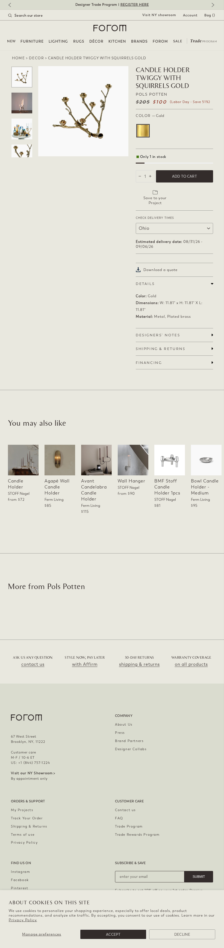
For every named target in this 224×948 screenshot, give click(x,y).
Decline (182, 934)
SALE (177, 41)
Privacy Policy (23, 920)
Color (150, 116)
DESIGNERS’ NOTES (158, 335)
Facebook (20, 880)
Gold (143, 131)
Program (203, 40)
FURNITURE (32, 41)
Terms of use (22, 835)
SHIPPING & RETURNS (160, 349)
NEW (11, 41)
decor (36, 58)
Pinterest (19, 888)
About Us (123, 724)
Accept (113, 934)
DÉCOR (96, 41)
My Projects (22, 810)
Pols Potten (151, 94)
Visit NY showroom (159, 15)
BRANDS (139, 41)
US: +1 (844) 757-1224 (30, 763)
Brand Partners (129, 741)
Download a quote (160, 270)
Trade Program (129, 826)
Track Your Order (27, 818)
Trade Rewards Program (137, 835)
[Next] (211, 5)
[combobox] (32, 15)
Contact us (125, 810)
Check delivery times (155, 218)
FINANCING (149, 363)
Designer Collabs (131, 749)
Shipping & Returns (29, 826)
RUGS (78, 41)
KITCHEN (117, 41)
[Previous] (12, 5)
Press (120, 733)
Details (145, 284)
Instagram (20, 872)
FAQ (119, 818)
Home (18, 58)
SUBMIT (199, 877)
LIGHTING (58, 41)
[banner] (112, 5)
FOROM (160, 41)
